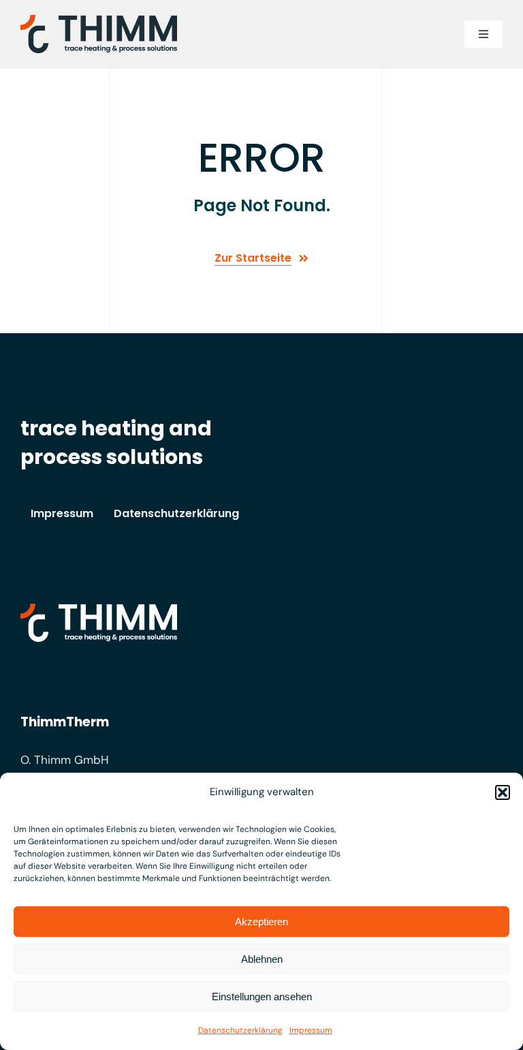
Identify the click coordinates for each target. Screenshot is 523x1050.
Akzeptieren (261, 921)
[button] (502, 792)
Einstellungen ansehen (262, 996)
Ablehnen (262, 959)
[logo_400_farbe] (98, 20)
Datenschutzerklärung (240, 1030)
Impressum (310, 1030)
